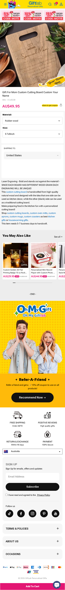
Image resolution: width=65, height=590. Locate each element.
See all (57, 236)
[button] (4, 255)
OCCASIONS (13, 554)
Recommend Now (31, 397)
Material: (7, 115)
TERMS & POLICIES (17, 528)
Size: (5, 128)
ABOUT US (12, 541)
